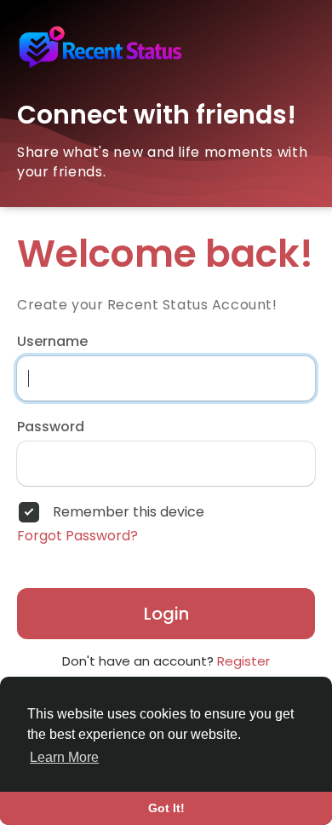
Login (166, 614)
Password (50, 427)
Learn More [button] (64, 757)
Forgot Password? (77, 536)
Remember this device (128, 512)
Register (243, 661)
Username (52, 341)
